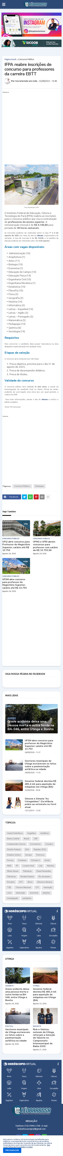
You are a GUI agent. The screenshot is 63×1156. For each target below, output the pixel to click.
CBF (36, 838)
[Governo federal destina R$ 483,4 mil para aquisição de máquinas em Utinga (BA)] (14, 785)
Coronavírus (35, 844)
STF (21, 882)
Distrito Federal (14, 849)
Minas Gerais (12, 871)
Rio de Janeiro (45, 876)
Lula (40, 865)
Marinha (50, 865)
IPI (17, 865)
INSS (9, 865)
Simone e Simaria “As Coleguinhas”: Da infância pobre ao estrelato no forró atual (40, 803)
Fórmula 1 (35, 860)
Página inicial (10, 59)
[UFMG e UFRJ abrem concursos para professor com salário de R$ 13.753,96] (47, 528)
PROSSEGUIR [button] (12, 1150)
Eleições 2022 (40, 849)
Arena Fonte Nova (15, 833)
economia (34, 893)
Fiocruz (10, 860)
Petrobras (11, 876)
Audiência (44, 833)
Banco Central (13, 838)
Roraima (11, 882)
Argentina (31, 833)
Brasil (26, 838)
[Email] (42, 496)
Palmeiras (27, 871)
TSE (9, 887)
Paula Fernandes (43, 871)
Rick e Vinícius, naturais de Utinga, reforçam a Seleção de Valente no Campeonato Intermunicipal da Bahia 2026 (44, 1038)
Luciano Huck (28, 865)
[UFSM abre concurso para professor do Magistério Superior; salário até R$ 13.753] (16, 566)
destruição (20, 893)
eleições (46, 893)
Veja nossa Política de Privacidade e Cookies (26, 1146)
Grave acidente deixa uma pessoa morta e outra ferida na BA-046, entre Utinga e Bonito (30, 725)
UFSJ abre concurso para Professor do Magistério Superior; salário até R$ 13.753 (16, 546)
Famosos (40, 855)
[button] (3, 4)
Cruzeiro (49, 844)
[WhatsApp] (30, 496)
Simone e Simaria (44, 882)
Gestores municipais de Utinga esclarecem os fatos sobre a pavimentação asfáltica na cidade (40, 765)
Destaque (39, 486)
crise (9, 893)
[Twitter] (24, 496)
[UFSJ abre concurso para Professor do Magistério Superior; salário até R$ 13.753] (16, 528)
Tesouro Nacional (23, 887)
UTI (37, 887)
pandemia (27, 898)
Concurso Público (26, 59)
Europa (28, 855)
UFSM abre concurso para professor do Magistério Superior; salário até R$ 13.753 (14, 583)
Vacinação (48, 887)
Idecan (40, 235)
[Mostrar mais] (47, 496)
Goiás (47, 860)
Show (30, 882)
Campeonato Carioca (16, 844)
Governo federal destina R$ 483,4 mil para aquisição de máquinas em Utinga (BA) (40, 784)
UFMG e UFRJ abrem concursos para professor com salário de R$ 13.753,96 (45, 546)
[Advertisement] (31, 125)
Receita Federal (27, 876)
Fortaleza (22, 860)
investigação (12, 898)
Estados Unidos (14, 855)
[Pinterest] (36, 496)
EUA (27, 849)
